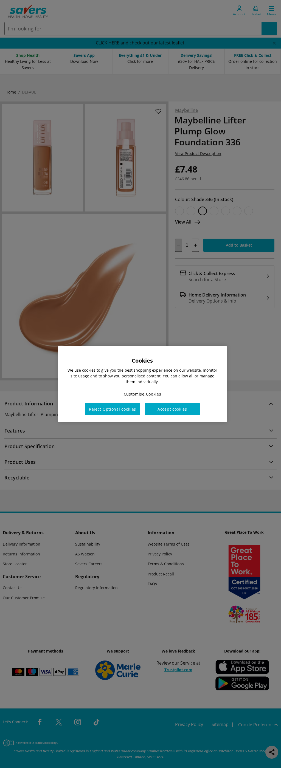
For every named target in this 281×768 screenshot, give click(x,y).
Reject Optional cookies (112, 409)
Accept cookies (172, 409)
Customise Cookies (142, 394)
